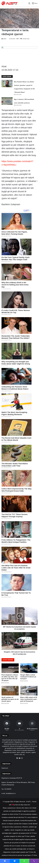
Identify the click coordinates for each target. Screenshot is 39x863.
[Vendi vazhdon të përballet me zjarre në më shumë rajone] (10, 690)
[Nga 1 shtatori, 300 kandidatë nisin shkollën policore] (7, 101)
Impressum (5, 768)
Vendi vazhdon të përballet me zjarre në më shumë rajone (10, 699)
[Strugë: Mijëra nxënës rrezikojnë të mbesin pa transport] (29, 668)
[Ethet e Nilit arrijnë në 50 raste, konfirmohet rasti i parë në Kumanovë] (29, 690)
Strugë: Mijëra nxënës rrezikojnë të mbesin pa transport (28, 676)
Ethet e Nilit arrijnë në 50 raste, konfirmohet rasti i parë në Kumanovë (28, 699)
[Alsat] (10, 3)
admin (4, 38)
